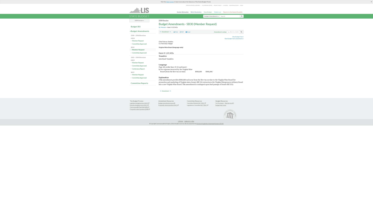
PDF (182, 32)
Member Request (138, 41)
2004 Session (139, 20)
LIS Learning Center (207, 5)
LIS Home (180, 121)
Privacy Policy (218, 5)
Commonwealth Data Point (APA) (139, 107)
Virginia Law (217, 12)
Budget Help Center (221, 105)
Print (176, 32)
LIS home (225, 5)
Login (241, 5)
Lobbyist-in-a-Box (189, 121)
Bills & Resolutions (196, 12)
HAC (199, 103)
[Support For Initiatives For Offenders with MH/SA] (170, 32)
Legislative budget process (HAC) (139, 103)
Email (188, 32)
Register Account (234, 5)
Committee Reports (139, 83)
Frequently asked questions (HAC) (167, 105)
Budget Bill (136, 26)
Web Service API (229, 103)
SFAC (202, 103)
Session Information (182, 12)
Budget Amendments (211, 16)
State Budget (208, 12)
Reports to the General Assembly (232, 12)
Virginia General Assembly (193, 5)
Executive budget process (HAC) (138, 105)
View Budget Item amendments (234, 38)
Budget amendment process (166, 103)
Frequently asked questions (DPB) (139, 109)
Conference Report (138, 69)
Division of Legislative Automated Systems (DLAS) (210, 123)
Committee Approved (139, 44)
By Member (162, 27)
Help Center (170, 2)
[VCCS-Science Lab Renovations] (160, 32)
